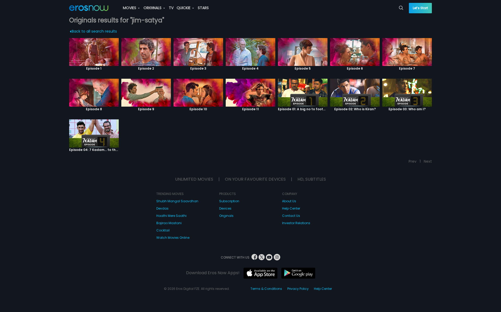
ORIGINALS (153, 7)
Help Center (291, 208)
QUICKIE (184, 7)
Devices (225, 208)
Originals (226, 215)
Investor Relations (296, 223)
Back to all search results (94, 31)
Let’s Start (420, 8)
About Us (289, 201)
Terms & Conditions (266, 288)
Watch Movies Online (172, 237)
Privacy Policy (298, 288)
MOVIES (130, 7)
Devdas (162, 208)
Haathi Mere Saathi (171, 215)
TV (171, 7)
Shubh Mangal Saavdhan (177, 201)
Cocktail (163, 230)
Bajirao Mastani (169, 223)
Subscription (229, 201)
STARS (203, 7)
